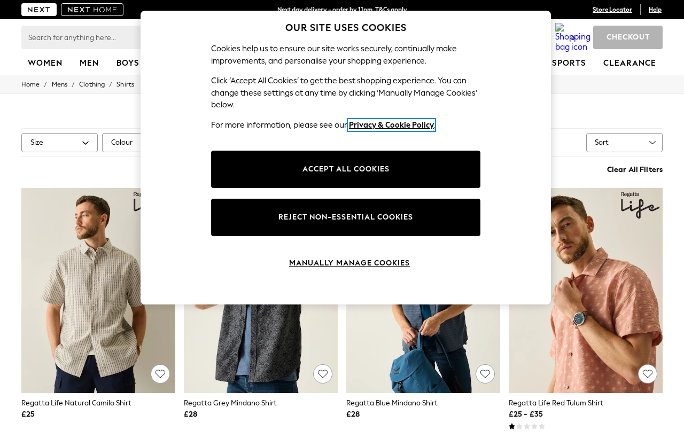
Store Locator (612, 9)
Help (655, 9)
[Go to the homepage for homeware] (92, 9)
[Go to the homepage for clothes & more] (39, 9)
